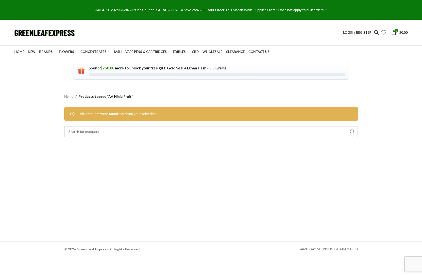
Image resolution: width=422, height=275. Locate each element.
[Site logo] (45, 32)
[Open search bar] (376, 32)
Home (68, 96)
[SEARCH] (352, 131)
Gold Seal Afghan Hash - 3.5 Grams (196, 68)
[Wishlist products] (384, 32)
